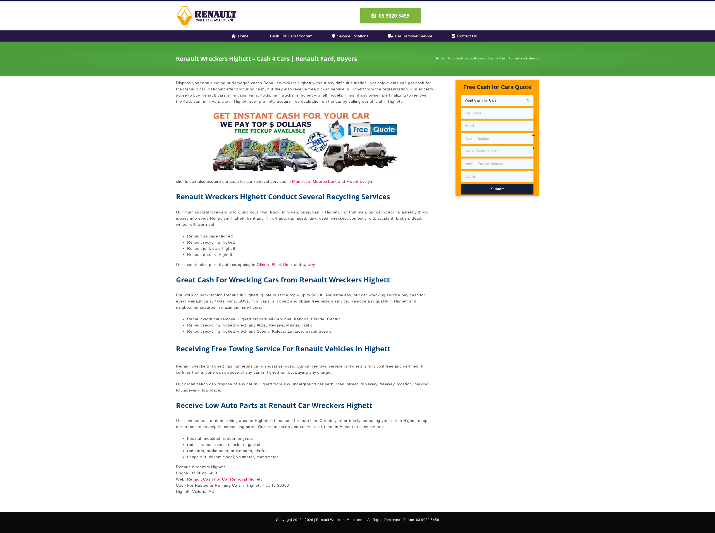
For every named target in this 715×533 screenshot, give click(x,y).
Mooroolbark (325, 181)
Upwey (308, 264)
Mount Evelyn (359, 181)
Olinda (263, 264)
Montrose (301, 181)
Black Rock (282, 264)
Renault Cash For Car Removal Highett (224, 479)
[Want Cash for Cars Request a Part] (497, 100)
